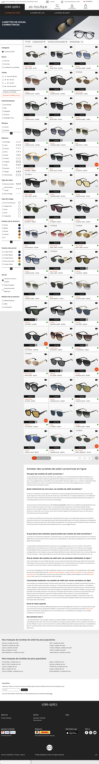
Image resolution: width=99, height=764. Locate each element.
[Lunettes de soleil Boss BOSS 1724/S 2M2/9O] (61, 54)
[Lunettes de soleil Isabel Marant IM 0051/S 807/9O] (36, 387)
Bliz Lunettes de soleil (57, 643)
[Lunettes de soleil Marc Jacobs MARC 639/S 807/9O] (36, 182)
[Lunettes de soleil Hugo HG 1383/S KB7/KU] (61, 412)
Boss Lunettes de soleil (9, 650)
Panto (6, 152)
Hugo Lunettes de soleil (57, 645)
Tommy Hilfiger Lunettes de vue (12, 671)
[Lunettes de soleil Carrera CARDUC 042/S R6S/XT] (36, 438)
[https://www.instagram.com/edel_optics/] (90, 733)
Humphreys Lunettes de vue (11, 662)
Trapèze (6, 171)
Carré (5, 145)
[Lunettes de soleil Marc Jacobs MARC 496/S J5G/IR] (36, 54)
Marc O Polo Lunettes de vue (11, 664)
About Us (4, 715)
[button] (12, 7)
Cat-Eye (6, 148)
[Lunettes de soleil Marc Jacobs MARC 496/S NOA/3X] (61, 233)
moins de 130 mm (11, 76)
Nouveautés (7, 104)
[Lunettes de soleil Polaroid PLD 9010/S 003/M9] (36, 310)
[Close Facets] (11, 42)
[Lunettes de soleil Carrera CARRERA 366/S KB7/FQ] (87, 284)
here (51, 693)
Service (35, 715)
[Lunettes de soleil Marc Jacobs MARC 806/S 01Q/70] (87, 79)
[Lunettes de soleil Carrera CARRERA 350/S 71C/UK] (87, 182)
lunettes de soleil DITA (76, 572)
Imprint (22, 754)
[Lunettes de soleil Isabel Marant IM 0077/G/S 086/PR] (61, 335)
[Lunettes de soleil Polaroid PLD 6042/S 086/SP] (87, 259)
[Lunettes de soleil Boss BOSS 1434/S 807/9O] (61, 156)
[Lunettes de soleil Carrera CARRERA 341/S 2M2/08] (61, 387)
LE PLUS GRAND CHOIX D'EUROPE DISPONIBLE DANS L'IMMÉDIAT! (21, 2)
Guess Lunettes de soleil (10, 647)
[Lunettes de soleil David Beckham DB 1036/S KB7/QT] (36, 207)
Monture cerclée (9, 184)
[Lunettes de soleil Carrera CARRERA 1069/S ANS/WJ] (61, 131)
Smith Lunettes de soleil (57, 650)
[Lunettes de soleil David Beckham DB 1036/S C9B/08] (36, 156)
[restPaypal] (13, 732)
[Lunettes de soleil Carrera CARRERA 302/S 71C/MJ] (87, 387)
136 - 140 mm (10, 83)
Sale (5, 108)
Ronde (6, 155)
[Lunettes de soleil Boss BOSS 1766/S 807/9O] (61, 105)
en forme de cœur (9, 203)
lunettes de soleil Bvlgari (56, 572)
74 (89, 458)
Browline (6, 168)
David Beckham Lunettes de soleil (13, 652)
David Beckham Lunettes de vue (60, 671)
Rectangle (7, 142)
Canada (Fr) (89, 1)
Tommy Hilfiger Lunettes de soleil (61, 647)
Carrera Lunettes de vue (57, 664)
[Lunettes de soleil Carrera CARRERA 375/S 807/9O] (87, 361)
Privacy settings (6, 718)
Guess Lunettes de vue (9, 666)
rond (5, 209)
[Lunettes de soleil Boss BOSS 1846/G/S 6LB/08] (36, 233)
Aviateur (6, 158)
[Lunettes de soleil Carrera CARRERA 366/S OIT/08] (36, 259)
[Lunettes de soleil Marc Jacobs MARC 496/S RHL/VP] (87, 233)
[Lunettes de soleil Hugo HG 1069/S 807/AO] (61, 207)
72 (80, 458)
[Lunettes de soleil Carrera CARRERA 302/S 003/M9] (61, 79)
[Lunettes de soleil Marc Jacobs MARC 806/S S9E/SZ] (36, 361)
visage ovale (8, 206)
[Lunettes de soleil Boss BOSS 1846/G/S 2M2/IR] (61, 284)
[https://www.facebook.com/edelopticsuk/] (86, 733)
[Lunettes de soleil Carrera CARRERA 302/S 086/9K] (36, 105)
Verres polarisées (9, 285)
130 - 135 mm (10, 79)
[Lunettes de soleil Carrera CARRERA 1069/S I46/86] (87, 105)
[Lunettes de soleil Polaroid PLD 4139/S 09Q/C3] (87, 310)
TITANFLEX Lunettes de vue (58, 666)
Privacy (17, 754)
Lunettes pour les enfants (11, 67)
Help (67, 715)
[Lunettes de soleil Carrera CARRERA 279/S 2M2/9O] (87, 207)
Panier (85, 8)
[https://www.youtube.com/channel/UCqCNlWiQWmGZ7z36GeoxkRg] (94, 733)
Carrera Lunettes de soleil (10, 643)
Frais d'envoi (37, 720)
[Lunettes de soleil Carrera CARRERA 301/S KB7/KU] (61, 438)
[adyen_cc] (2, 732)
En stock (6, 114)
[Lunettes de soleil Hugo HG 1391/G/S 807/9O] (87, 156)
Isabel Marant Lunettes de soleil (60, 652)
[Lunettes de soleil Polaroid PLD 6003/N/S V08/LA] (87, 335)
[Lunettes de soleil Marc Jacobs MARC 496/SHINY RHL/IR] (87, 438)
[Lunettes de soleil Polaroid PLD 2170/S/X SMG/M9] (36, 335)
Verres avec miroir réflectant (9, 290)
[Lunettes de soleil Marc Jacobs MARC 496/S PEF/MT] (61, 259)
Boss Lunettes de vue (9, 669)
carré (5, 212)
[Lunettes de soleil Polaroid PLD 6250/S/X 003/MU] (36, 412)
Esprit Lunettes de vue (56, 662)
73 (84, 458)
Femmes (6, 60)
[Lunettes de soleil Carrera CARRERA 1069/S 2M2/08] (87, 54)
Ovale (5, 165)
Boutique (90, 608)
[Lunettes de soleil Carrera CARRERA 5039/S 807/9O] (61, 310)
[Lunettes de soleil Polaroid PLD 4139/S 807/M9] (61, 361)
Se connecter (72, 8)
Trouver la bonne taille (11, 95)
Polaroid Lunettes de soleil (10, 645)
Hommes (7, 64)
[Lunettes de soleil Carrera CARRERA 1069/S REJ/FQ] (61, 182)
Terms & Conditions (7, 754)
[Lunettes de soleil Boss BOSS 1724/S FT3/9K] (87, 131)
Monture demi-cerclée (8, 189)
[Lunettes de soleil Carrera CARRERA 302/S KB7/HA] (36, 79)
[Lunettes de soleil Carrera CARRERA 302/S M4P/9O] (36, 131)
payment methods (39, 718)
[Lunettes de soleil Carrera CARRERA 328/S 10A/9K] (36, 284)
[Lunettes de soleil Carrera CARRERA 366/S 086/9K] (87, 412)
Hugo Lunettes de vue (56, 669)
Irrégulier (6, 161)
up (96, 754)
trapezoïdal (7, 216)
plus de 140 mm (10, 86)
